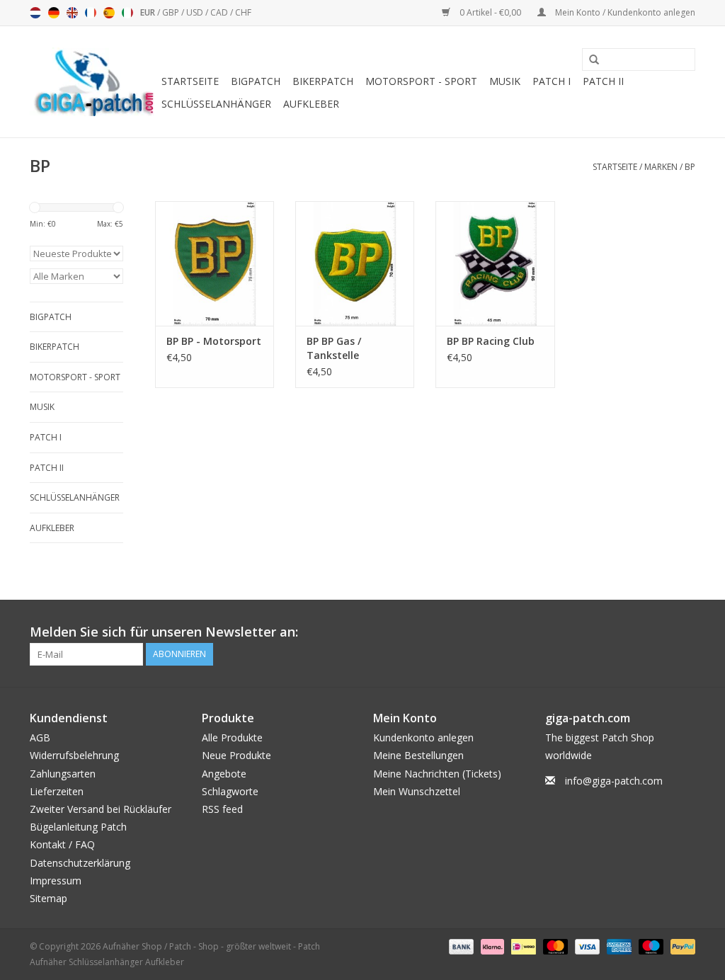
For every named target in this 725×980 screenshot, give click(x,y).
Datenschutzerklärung (80, 863)
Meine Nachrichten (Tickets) (437, 773)
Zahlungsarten (63, 773)
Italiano (127, 12)
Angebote (224, 773)
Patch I (551, 81)
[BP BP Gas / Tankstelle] (354, 263)
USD (195, 12)
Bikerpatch (322, 81)
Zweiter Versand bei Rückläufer (100, 809)
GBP (171, 12)
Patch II (603, 81)
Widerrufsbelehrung (74, 755)
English (72, 12)
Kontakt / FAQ (62, 844)
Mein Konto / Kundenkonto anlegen (624, 12)
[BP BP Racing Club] (494, 263)
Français (90, 12)
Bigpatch (255, 81)
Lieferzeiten (57, 791)
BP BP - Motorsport (213, 341)
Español (109, 12)
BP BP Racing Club (491, 341)
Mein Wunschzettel (416, 791)
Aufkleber (311, 103)
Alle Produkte (232, 737)
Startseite (190, 81)
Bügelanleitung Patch (78, 826)
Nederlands (35, 12)
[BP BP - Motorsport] (214, 263)
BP (690, 167)
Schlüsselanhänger (216, 103)
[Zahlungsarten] (460, 946)
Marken (661, 167)
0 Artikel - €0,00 (490, 12)
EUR (148, 12)
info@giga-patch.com (614, 780)
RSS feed (222, 809)
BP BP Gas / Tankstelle (334, 348)
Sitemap (48, 898)
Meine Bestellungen (418, 755)
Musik (504, 81)
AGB (40, 737)
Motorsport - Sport (421, 81)
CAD (220, 12)
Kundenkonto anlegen (423, 737)
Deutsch (53, 12)
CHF (243, 12)
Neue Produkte (236, 755)
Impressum (55, 880)
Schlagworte (230, 791)
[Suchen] (589, 60)
